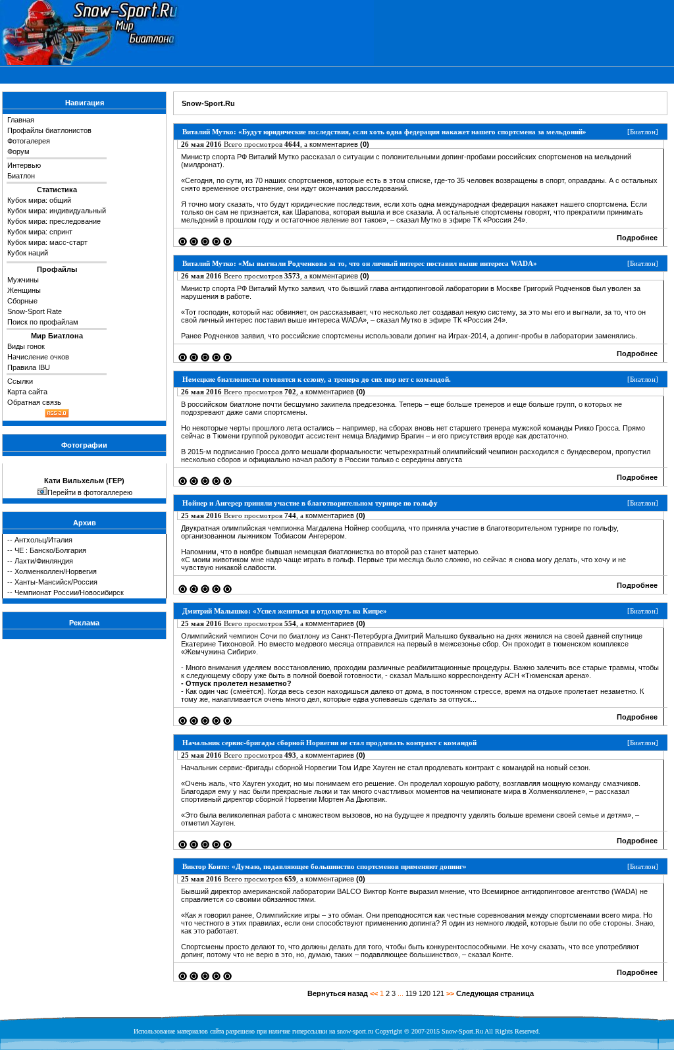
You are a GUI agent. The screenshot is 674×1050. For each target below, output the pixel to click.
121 (438, 993)
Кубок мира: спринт (39, 232)
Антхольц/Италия (43, 540)
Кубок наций (27, 253)
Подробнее (637, 238)
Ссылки (20, 381)
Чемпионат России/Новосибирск (69, 592)
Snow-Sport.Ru (208, 103)
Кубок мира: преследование (54, 221)
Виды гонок (26, 346)
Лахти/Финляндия (43, 561)
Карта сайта (27, 392)
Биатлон (21, 176)
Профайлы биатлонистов (49, 130)
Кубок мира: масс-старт (47, 242)
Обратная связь (34, 402)
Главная (20, 120)
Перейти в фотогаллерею (89, 492)
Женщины (24, 290)
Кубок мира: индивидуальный (56, 211)
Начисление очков (38, 357)
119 (411, 993)
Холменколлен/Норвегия (55, 571)
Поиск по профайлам (42, 322)
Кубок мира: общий (39, 200)
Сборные (22, 301)
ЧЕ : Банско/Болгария (50, 550)
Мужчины (23, 280)
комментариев (339, 144)
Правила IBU (28, 367)
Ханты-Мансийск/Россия (55, 582)
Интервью (24, 165)
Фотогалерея (28, 141)
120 (424, 993)
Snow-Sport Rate (34, 311)
